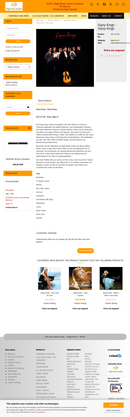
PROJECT (70, 397)
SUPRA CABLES (90, 377)
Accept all (113, 405)
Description (45, 100)
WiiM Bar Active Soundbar (18, 159)
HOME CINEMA (41, 380)
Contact (11, 360)
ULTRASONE (89, 382)
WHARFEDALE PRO (92, 395)
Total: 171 (9, 204)
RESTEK (88, 359)
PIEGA (69, 395)
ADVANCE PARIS (73, 354)
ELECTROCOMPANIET (75, 379)
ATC (68, 359)
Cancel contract (116, 399)
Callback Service (14, 362)
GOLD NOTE (71, 384)
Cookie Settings (14, 382)
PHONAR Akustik (73, 392)
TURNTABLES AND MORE (18, 16)
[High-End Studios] (15, 6)
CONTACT (118, 16)
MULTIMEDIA (41, 377)
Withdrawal (12, 371)
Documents (12, 377)
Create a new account (14, 47)
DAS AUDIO (71, 377)
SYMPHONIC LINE (91, 379)
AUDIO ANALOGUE (74, 361)
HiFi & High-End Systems (46, 397)
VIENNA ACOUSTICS (92, 389)
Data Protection (14, 374)
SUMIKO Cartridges (92, 374)
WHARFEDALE (90, 392)
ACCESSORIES (41, 387)
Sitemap (11, 380)
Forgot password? (12, 51)
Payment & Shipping (16, 368)
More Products (11, 85)
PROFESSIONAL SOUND (45, 394)
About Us (106, 16)
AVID (69, 367)
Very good (9, 190)
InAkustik (70, 387)
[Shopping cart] (123, 4)
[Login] (111, 4)
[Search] (98, 4)
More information (114, 410)
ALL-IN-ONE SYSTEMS (44, 370)
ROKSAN (88, 361)
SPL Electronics (91, 369)
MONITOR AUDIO (73, 389)
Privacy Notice (40, 412)
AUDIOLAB (71, 364)
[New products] (29, 128)
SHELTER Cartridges (92, 364)
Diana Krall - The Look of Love (50, 294)
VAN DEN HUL (90, 387)
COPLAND (70, 374)
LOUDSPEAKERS (42, 367)
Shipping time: (101, 41)
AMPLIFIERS (73, 16)
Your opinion (85, 251)
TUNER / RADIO (42, 374)
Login (17, 41)
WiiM (87, 397)
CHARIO (70, 372)
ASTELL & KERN (73, 356)
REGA (87, 356)
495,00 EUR (18, 164)
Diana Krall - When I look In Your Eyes (111, 294)
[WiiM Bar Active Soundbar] (18, 143)
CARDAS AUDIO (73, 369)
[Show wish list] (117, 4)
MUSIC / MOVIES (42, 390)
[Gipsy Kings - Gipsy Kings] (65, 58)
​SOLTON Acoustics (92, 367)
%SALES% (94, 16)
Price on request (114, 50)
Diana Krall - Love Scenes (80, 294)
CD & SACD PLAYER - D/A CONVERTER (48, 16)
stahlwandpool (11, 207)
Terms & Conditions (16, 357)
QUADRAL (88, 354)
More (83, 16)
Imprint (11, 365)
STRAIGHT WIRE (91, 372)
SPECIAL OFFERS (42, 384)
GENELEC (70, 382)
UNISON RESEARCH (92, 384)
